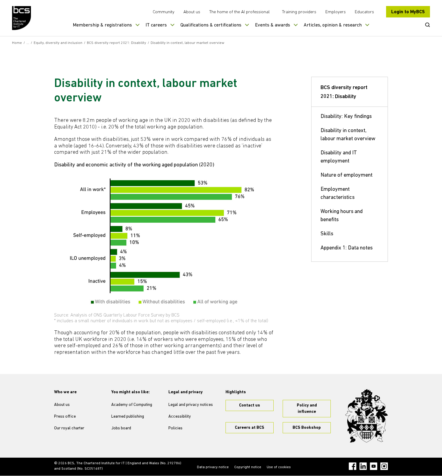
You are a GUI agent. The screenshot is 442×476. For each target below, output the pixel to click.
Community (163, 12)
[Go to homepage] (22, 18)
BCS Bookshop (307, 427)
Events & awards (272, 25)
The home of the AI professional (239, 12)
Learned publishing (127, 416)
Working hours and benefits (342, 216)
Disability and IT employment (339, 157)
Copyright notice (247, 467)
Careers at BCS (249, 427)
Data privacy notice (213, 467)
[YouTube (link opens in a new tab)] (373, 466)
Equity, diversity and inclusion (58, 43)
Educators (364, 12)
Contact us (249, 405)
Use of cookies (279, 467)
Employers (335, 12)
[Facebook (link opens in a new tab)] (352, 466)
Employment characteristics (338, 193)
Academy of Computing (131, 405)
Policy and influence (307, 408)
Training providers (299, 12)
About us (191, 12)
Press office (65, 416)
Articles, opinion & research (333, 25)
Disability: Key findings (346, 116)
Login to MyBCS (408, 12)
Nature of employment (347, 175)
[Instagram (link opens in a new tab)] (384, 466)
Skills (327, 234)
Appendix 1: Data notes (347, 248)
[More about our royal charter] (366, 416)
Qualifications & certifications (210, 25)
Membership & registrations (102, 25)
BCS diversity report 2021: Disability (116, 43)
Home (17, 43)
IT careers (156, 25)
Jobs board (121, 428)
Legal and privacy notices (190, 405)
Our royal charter (69, 428)
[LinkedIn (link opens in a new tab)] (363, 466)
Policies (175, 428)
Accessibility (179, 416)
